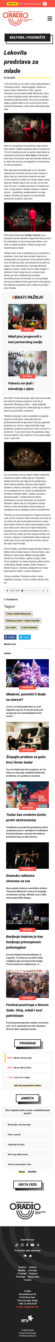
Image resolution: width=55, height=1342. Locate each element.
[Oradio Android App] (25, 1256)
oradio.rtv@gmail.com (27, 1307)
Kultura (32, 1267)
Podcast (33, 1273)
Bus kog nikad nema (18, 1154)
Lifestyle (32, 1270)
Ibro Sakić (11, 627)
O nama (27, 1280)
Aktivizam (27, 687)
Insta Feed (27, 1184)
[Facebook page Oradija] (27, 1245)
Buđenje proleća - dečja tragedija (22, 620)
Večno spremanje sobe (19, 1164)
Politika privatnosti (27, 1336)
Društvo (23, 1267)
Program (27, 1043)
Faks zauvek (14, 1134)
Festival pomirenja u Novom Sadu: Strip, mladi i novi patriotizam (27, 1010)
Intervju (27, 376)
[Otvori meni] (49, 18)
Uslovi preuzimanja (27, 1333)
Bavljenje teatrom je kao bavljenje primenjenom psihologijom (24, 942)
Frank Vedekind (29, 627)
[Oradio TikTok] (16, 1245)
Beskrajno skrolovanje (19, 1124)
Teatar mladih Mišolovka (18, 613)
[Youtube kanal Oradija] (32, 1245)
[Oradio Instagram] (22, 1245)
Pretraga (20, 1276)
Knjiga (27, 329)
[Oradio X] (38, 1245)
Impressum (33, 1276)
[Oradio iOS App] (30, 1256)
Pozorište (27, 869)
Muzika (21, 1270)
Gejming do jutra (16, 1144)
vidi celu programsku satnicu (27, 1085)
